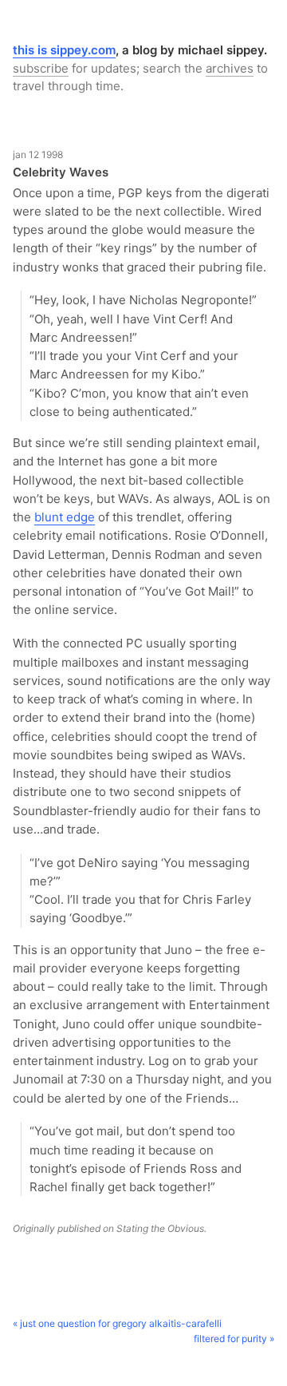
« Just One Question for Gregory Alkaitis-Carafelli (117, 1323)
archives (230, 68)
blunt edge (64, 517)
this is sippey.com (64, 49)
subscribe (41, 68)
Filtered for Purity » (234, 1338)
